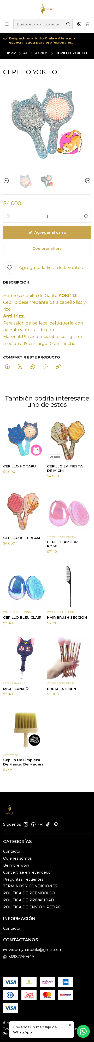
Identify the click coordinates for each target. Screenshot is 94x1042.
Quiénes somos (17, 858)
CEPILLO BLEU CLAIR (22, 617)
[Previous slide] (7, 180)
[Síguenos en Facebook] (33, 824)
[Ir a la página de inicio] (47, 9)
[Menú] (6, 24)
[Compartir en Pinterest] (45, 367)
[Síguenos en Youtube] (40, 824)
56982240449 (21, 956)
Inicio (11, 53)
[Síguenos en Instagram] (25, 824)
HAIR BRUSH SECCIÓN (67, 617)
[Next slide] (87, 180)
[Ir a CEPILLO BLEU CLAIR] (25, 586)
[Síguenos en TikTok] (48, 824)
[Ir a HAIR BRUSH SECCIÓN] (69, 586)
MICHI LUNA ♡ (16, 689)
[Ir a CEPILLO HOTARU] (25, 439)
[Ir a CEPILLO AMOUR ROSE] (69, 510)
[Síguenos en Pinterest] (56, 824)
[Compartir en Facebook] (7, 367)
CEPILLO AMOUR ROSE (62, 544)
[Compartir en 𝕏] (20, 367)
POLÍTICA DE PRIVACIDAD (28, 900)
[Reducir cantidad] (7, 216)
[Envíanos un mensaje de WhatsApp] (83, 1031)
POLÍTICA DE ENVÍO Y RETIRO (32, 907)
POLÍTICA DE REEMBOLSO (29, 893)
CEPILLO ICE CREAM (21, 538)
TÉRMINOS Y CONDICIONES (30, 886)
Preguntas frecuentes (23, 879)
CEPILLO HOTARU (19, 466)
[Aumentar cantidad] (86, 216)
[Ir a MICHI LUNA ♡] (25, 657)
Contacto (11, 851)
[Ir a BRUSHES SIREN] (69, 657)
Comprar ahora (47, 248)
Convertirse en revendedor (27, 872)
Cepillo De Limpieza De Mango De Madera (23, 762)
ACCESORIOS (36, 53)
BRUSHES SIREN (61, 689)
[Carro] (87, 24)
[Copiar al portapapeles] (58, 367)
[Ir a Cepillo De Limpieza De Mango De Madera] (25, 728)
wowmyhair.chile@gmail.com (35, 949)
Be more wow (16, 865)
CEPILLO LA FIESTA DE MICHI (65, 468)
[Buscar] (68, 24)
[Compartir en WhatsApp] (32, 367)
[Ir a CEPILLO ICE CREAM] (25, 510)
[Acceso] (79, 24)
